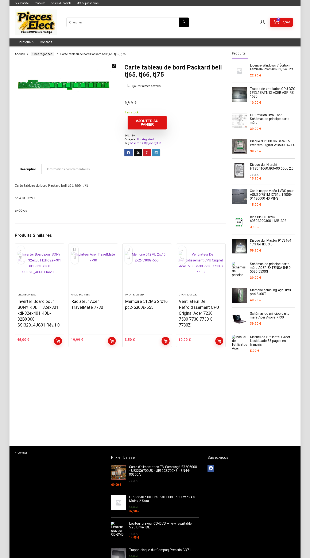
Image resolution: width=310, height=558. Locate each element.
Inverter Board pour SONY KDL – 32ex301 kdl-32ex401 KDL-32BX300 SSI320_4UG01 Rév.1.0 (39, 313)
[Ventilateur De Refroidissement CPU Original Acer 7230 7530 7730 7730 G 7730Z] (201, 271)
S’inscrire (40, 3)
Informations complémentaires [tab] (68, 169)
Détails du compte (61, 3)
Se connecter (22, 3)
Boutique (24, 42)
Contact (46, 42)
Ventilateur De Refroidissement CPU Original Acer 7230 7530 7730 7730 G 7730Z (199, 313)
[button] (114, 66)
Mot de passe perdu (88, 3)
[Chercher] (184, 22)
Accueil (20, 54)
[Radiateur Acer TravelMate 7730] (93, 271)
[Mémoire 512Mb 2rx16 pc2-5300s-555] (147, 271)
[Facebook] (211, 468)
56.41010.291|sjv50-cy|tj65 (146, 143)
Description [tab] (28, 169)
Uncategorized (42, 54)
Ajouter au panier (147, 123)
